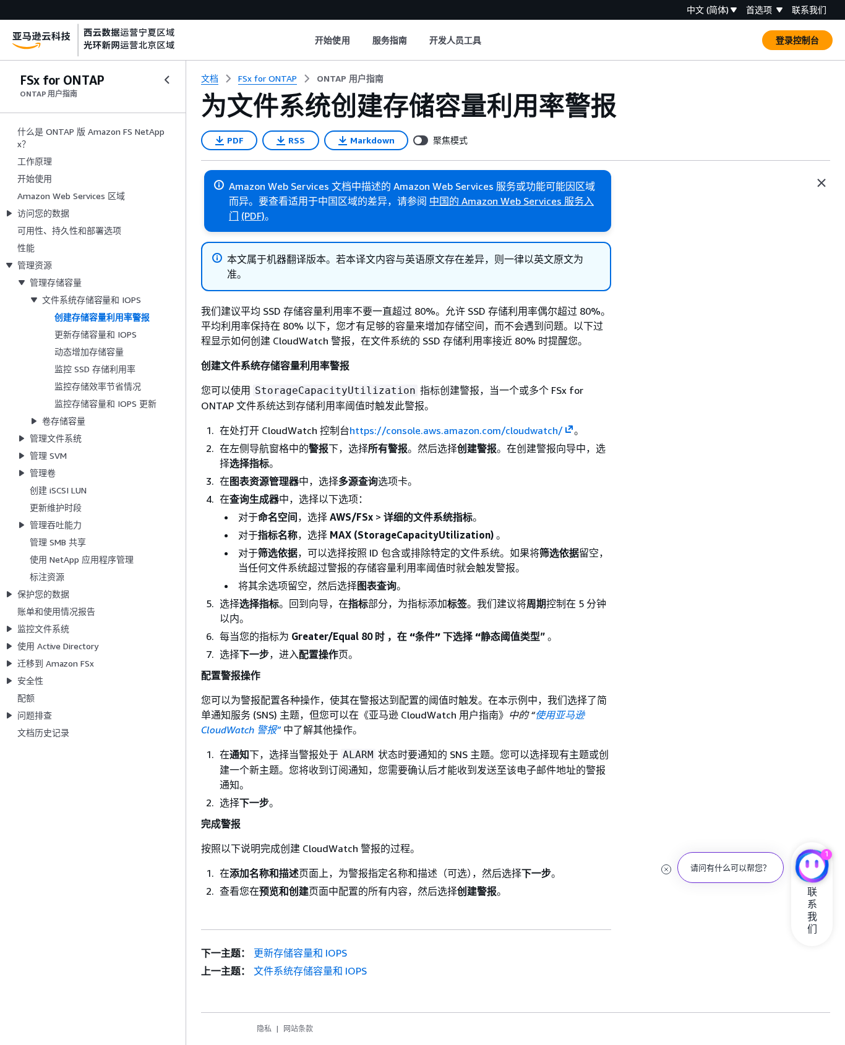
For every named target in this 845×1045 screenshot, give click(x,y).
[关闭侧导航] (167, 80)
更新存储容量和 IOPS (300, 953)
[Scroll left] (306, 40)
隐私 (264, 1028)
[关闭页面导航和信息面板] (821, 183)
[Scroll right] (491, 40)
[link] (350, 78)
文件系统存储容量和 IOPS (310, 971)
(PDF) (253, 216)
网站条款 (298, 1028)
